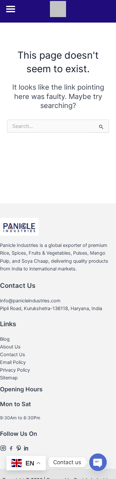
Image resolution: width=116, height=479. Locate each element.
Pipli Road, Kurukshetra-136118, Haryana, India (51, 308)
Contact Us (12, 354)
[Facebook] (11, 447)
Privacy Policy (15, 370)
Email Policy (13, 362)
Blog (5, 339)
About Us (10, 347)
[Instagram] (4, 447)
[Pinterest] (19, 447)
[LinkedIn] (26, 447)
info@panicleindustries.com (30, 301)
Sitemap (9, 378)
